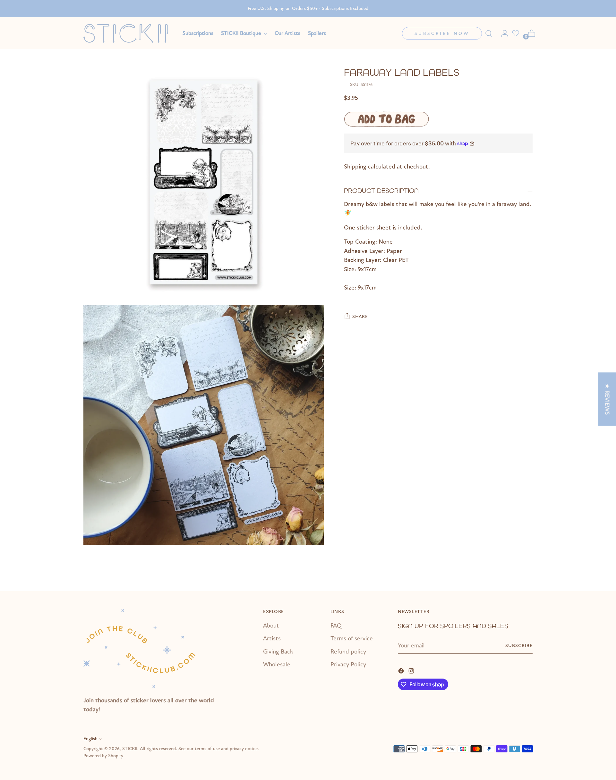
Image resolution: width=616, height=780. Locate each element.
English (90, 738)
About (271, 625)
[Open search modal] (488, 33)
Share (360, 316)
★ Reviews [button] (607, 399)
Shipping (355, 166)
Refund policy (348, 651)
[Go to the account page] (502, 33)
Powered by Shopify (103, 755)
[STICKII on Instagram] (412, 670)
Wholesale (276, 664)
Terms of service (351, 638)
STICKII (129, 748)
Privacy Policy (348, 664)
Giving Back (278, 651)
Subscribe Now (442, 33)
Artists (272, 638)
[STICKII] (128, 33)
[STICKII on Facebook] (402, 670)
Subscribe (519, 645)
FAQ (336, 625)
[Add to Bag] (386, 119)
